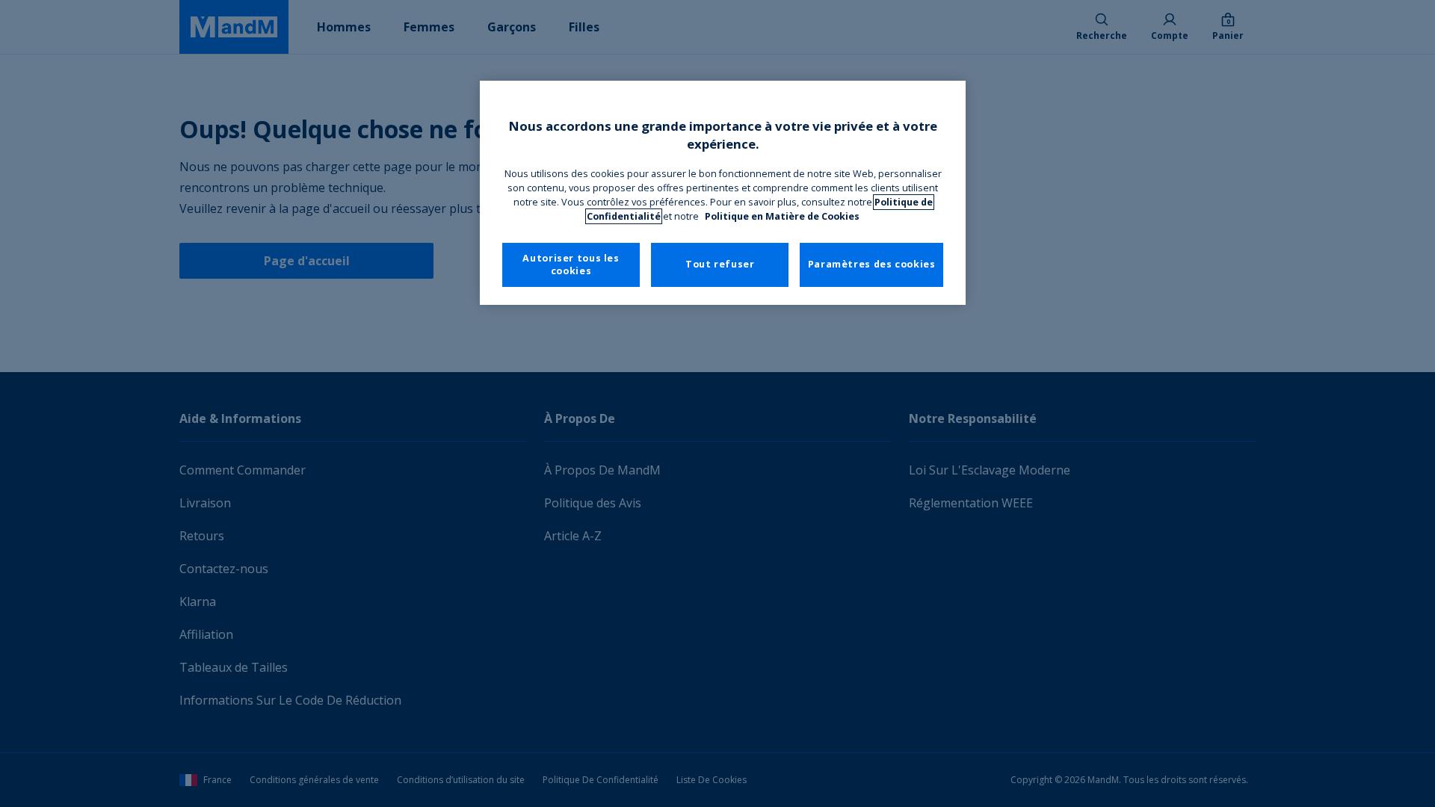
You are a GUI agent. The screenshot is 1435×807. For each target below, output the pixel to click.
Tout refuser (720, 264)
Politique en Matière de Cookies (782, 216)
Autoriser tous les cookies (570, 265)
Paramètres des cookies (872, 264)
